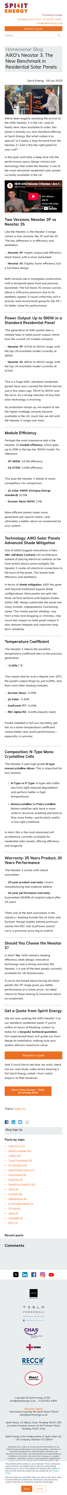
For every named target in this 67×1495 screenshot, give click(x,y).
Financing (15, 1179)
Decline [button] (40, 1488)
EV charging (17, 1165)
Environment (17, 1174)
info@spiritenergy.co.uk (23, 1400)
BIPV (13, 1222)
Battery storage (19, 1150)
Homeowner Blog (24, 49)
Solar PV (20, 1108)
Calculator (15, 1217)
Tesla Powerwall (20, 1160)
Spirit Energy (35, 80)
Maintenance (17, 1198)
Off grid (14, 1208)
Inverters (15, 1193)
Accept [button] (27, 1488)
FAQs (13, 1189)
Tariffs (14, 1155)
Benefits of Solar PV (21, 1184)
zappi (13, 1213)
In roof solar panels (20, 1203)
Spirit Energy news (21, 1169)
